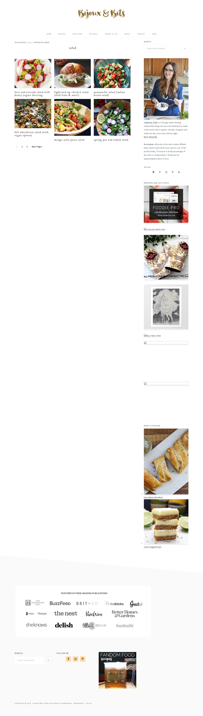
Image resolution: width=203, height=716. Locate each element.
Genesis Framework (62, 703)
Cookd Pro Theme (41, 703)
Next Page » (37, 147)
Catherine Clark (150, 122)
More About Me (150, 137)
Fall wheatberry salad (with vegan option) (32, 134)
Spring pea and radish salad (111, 139)
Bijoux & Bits (101, 14)
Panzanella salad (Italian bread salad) (109, 94)
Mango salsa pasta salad (69, 139)
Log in (89, 703)
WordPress (79, 703)
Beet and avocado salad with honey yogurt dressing (32, 94)
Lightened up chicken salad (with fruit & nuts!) (71, 94)
